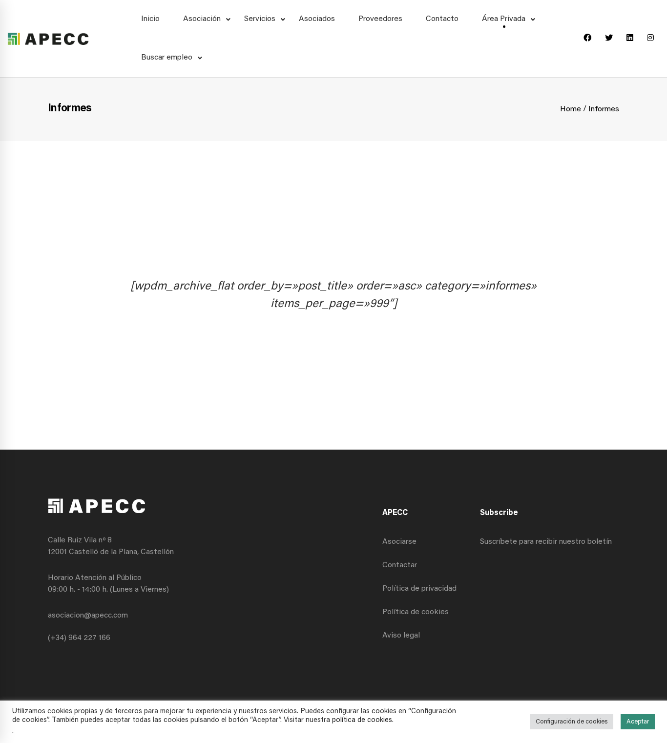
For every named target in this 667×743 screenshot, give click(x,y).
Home (570, 109)
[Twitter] (609, 38)
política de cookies (362, 720)
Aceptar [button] (637, 722)
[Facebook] (587, 38)
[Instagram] (650, 38)
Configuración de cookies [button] (571, 722)
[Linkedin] (630, 38)
